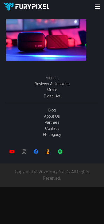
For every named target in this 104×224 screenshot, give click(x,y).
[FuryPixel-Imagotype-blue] (26, 7)
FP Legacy (52, 134)
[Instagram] (24, 152)
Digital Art (52, 96)
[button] (97, 6)
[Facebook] (36, 152)
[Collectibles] (48, 152)
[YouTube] (12, 152)
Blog (52, 110)
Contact (52, 128)
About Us (52, 116)
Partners (52, 122)
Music (52, 90)
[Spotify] (60, 152)
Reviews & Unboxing (52, 83)
